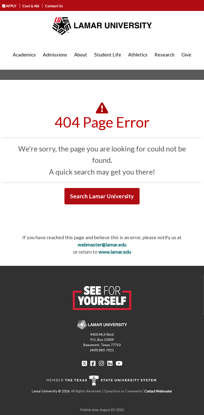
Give (186, 54)
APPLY (10, 6)
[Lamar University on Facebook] (93, 363)
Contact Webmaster (158, 391)
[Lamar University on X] (85, 363)
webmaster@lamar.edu (102, 244)
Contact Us (54, 6)
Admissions (55, 54)
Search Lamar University (102, 196)
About (80, 54)
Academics (24, 54)
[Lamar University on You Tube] (119, 363)
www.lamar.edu (115, 252)
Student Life (107, 54)
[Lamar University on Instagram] (102, 363)
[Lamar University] (102, 26)
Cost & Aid (30, 6)
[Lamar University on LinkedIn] (110, 363)
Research (164, 54)
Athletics (138, 54)
